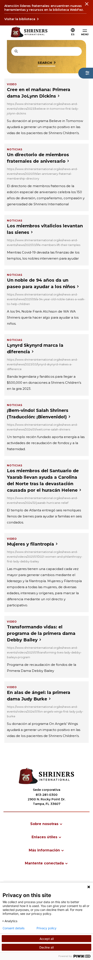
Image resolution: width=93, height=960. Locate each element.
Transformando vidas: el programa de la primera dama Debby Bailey (41, 633)
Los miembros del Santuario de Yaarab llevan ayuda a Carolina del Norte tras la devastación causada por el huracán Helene (43, 480)
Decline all (46, 947)
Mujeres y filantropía (30, 544)
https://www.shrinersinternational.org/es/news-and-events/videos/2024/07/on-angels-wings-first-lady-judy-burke (45, 711)
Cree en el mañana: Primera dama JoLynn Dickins (38, 93)
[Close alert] (86, 6)
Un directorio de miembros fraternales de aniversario (38, 158)
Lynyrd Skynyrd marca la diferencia (35, 348)
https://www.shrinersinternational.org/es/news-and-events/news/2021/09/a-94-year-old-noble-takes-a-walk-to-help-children (46, 299)
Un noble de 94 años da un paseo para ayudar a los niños (41, 283)
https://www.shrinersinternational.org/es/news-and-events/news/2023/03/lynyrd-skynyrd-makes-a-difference (42, 364)
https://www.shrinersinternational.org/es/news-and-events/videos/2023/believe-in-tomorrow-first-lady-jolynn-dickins (43, 108)
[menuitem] (46, 824)
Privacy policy (46, 928)
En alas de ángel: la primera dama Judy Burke (38, 696)
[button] (72, 34)
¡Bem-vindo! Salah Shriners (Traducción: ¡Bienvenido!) (37, 413)
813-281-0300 (47, 795)
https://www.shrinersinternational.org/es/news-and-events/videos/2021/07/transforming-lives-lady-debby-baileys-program (44, 652)
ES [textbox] (72, 34)
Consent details (13, 928)
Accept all (47, 939)
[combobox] (46, 51)
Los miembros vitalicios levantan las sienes (45, 229)
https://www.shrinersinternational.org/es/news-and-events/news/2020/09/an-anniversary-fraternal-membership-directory (42, 173)
